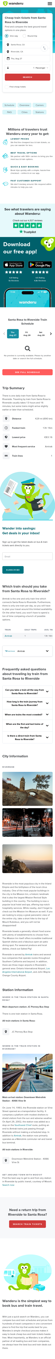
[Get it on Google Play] (40, 264)
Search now (8, 1185)
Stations (39, 112)
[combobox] (27, 44)
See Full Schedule (27, 372)
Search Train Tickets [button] (27, 1224)
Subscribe (13, 570)
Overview (24, 105)
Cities (24, 112)
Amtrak (8, 635)
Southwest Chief (23, 1125)
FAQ (9, 112)
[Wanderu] (13, 3)
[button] (50, 3)
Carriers (40, 105)
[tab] (14, 37)
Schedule (9, 105)
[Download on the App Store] (13, 264)
